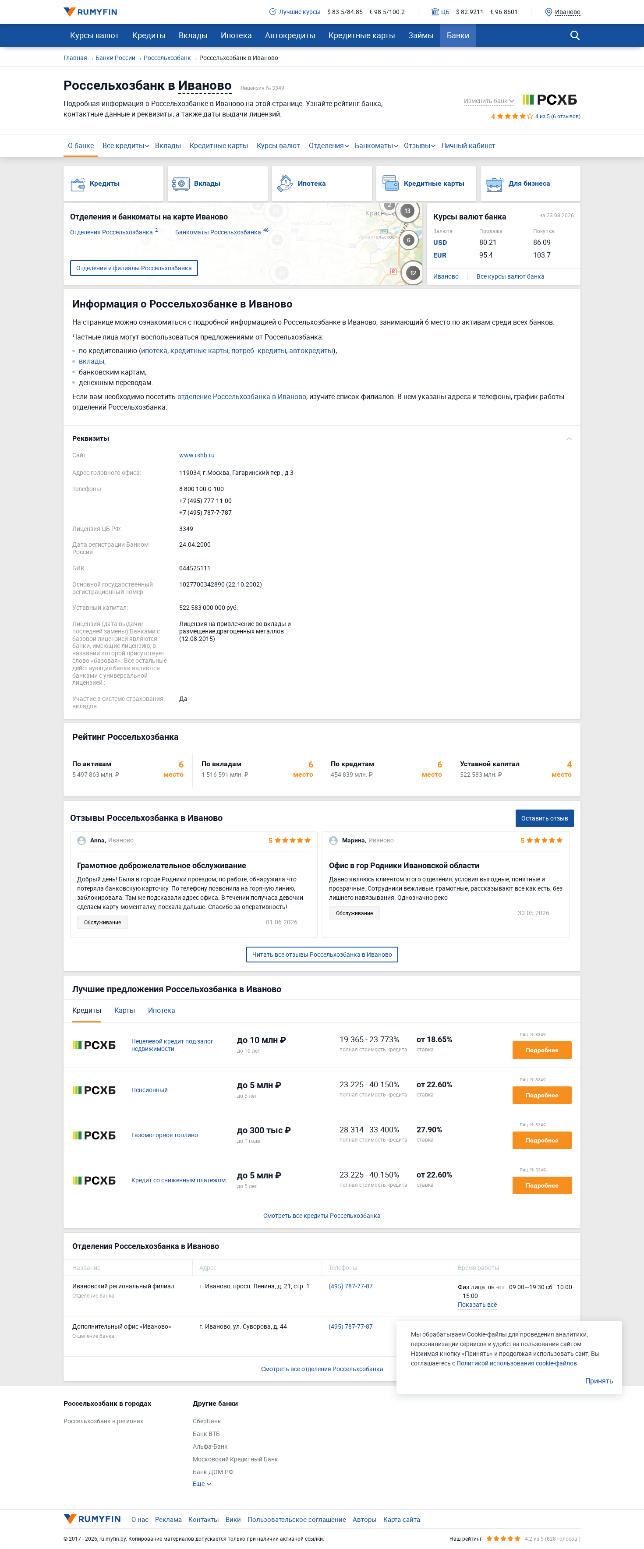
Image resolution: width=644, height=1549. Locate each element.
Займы (421, 35)
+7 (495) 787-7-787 (205, 512)
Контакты (203, 1519)
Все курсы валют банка (511, 276)
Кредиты (149, 35)
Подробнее (542, 1050)
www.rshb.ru (197, 455)
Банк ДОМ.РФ (213, 1472)
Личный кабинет (468, 145)
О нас (140, 1519)
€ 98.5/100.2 (387, 12)
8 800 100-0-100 (201, 489)
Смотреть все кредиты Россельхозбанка (322, 1216)
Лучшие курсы (300, 12)
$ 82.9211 (470, 12)
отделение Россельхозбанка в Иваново (241, 396)
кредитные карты (199, 351)
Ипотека (236, 35)
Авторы (365, 1519)
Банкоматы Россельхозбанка (222, 232)
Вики (233, 1519)
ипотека (154, 351)
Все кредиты (123, 145)
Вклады (193, 35)
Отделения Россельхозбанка (114, 232)
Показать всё (477, 1304)
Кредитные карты (362, 35)
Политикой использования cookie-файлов (516, 1363)
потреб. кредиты (258, 351)
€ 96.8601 (504, 12)
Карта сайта (401, 1519)
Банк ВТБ (206, 1434)
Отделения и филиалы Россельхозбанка (134, 268)
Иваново (446, 276)
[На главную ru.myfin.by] (92, 1519)
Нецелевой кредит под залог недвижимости (172, 1045)
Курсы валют (94, 35)
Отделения (326, 145)
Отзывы (417, 145)
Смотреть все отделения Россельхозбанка (322, 1369)
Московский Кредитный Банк (235, 1459)
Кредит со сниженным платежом (178, 1180)
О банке (81, 145)
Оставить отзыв (544, 818)
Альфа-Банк (210, 1446)
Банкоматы (374, 145)
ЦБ (445, 12)
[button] (322, 438)
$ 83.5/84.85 (345, 12)
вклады (91, 361)
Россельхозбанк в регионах (103, 1421)
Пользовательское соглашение (297, 1519)
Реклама (168, 1519)
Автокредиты (290, 35)
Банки (458, 35)
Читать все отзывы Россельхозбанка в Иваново (322, 954)
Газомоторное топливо (164, 1135)
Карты (124, 1010)
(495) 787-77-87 (351, 1286)
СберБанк (207, 1421)
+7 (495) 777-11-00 (205, 501)
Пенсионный (149, 1090)
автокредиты (311, 351)
